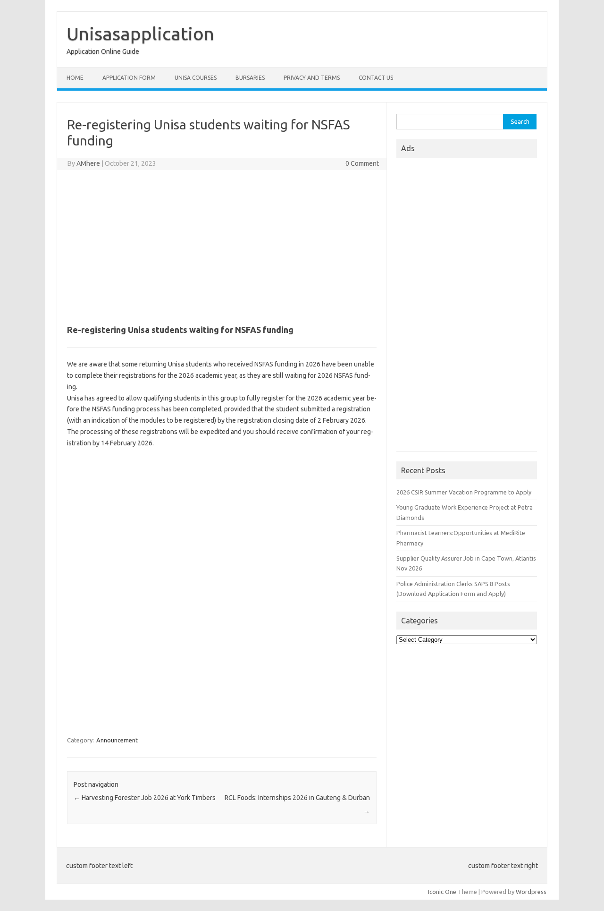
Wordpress (531, 891)
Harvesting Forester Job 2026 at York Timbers (145, 797)
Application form (129, 78)
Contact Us (376, 78)
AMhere (88, 163)
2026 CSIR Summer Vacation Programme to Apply (463, 492)
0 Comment (362, 163)
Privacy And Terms (312, 78)
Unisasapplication (140, 33)
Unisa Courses (196, 78)
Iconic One (442, 891)
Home (75, 78)
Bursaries (250, 78)
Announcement (117, 740)
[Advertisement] (222, 245)
